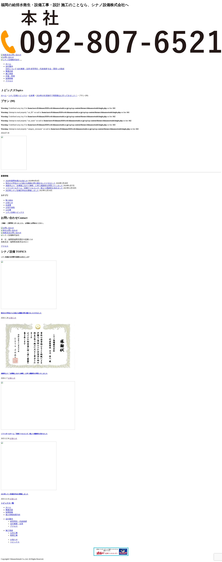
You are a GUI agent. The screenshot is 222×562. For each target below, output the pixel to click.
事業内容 (9, 71)
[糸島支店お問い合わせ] (11, 233)
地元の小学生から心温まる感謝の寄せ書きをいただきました (31, 183)
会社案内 (9, 66)
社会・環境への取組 (56, 69)
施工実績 (9, 74)
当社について (11, 69)
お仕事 (8, 210)
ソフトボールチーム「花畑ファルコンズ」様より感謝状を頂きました (34, 188)
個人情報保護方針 (13, 515)
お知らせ (9, 203)
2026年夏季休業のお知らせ (17, 181)
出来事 (8, 205)
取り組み (9, 200)
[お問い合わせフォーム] (7, 228)
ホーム (8, 64)
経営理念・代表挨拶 (39, 69)
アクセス (9, 81)
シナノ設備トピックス (15, 212)
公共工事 (14, 533)
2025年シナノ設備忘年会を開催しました (22, 190)
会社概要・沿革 (23, 69)
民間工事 (14, 535)
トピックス (14, 542)
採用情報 (9, 78)
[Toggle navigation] (21, 60)
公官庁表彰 (10, 207)
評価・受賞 (10, 76)
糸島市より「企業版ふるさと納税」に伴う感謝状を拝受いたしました (34, 186)
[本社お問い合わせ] (9, 230)
